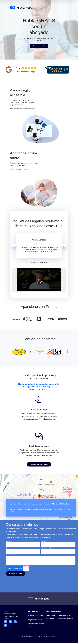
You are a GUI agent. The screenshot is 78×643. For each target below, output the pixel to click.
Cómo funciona (50, 618)
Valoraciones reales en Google (39, 262)
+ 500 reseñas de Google (26, 72)
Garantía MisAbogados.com (65, 618)
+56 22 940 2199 (32, 626)
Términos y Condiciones (64, 615)
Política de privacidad (63, 621)
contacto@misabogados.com (36, 623)
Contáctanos (49, 621)
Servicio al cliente (50, 615)
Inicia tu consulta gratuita (39, 464)
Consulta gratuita (39, 46)
